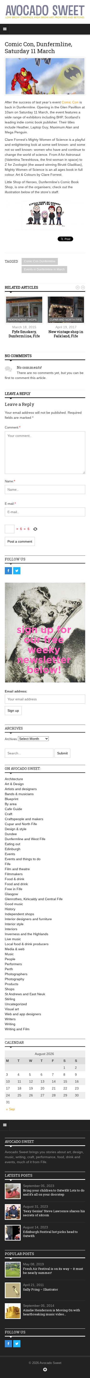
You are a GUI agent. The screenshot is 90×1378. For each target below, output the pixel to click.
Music (9, 954)
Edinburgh (12, 849)
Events (10, 854)
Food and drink (16, 884)
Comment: (12, 427)
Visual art (12, 1009)
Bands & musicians (19, 794)
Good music (14, 904)
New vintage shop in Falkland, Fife (65, 333)
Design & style (15, 829)
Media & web (14, 949)
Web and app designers (23, 1014)
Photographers (16, 974)
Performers (13, 964)
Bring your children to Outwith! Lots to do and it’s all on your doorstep (53, 1192)
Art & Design (14, 784)
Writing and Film (17, 1029)
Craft (8, 814)
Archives (11, 739)
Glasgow (11, 894)
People (10, 959)
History (10, 909)
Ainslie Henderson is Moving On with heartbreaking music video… (51, 1312)
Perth (9, 969)
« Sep (10, 1109)
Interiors (11, 929)
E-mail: (10, 503)
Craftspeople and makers (24, 819)
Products (11, 984)
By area (11, 804)
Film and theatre (17, 869)
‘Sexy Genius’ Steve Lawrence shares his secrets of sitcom (54, 1213)
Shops (9, 989)
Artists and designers (21, 789)
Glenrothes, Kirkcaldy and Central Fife (34, 899)
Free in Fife (13, 889)
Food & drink (14, 879)
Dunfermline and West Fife (25, 839)
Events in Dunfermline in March (44, 269)
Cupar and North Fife (65, 319)
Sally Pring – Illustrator (40, 1289)
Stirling (10, 999)
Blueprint (11, 799)
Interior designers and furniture (28, 919)
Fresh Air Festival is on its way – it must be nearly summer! (53, 1271)
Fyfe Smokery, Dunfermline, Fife (24, 333)
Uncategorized (16, 1004)
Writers (10, 1019)
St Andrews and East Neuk (25, 994)
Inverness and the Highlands (26, 934)
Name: (10, 481)
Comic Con (70, 102)
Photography (14, 979)
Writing (10, 1024)
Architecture (14, 779)
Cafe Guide (13, 809)
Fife (8, 864)
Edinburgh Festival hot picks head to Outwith (50, 1234)
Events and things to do (23, 859)
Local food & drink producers (26, 944)
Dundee (11, 834)
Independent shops (22, 319)
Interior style (14, 924)
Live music (13, 939)
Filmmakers (14, 874)
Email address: (16, 691)
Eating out (12, 844)
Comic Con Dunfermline (39, 261)
